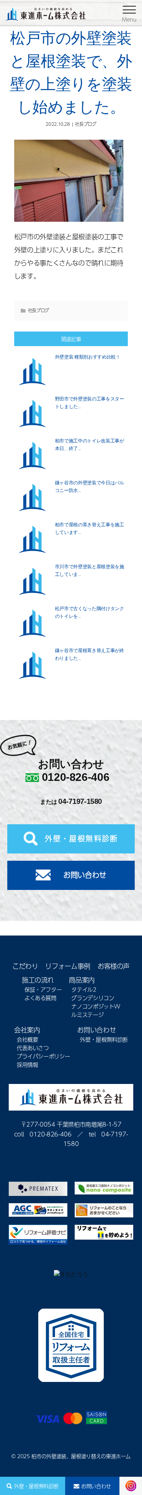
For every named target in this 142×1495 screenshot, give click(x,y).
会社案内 (27, 1030)
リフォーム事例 (67, 966)
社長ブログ (85, 124)
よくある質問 (40, 998)
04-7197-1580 (80, 801)
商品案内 (82, 980)
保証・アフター (43, 989)
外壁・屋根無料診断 (36, 1486)
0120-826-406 (76, 777)
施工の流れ (38, 980)
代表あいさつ (33, 1047)
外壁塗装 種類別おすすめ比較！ (88, 357)
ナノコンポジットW (95, 1006)
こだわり (25, 966)
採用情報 (27, 1064)
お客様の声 (114, 966)
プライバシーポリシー (43, 1056)
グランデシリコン (92, 998)
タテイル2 (83, 989)
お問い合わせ (96, 1486)
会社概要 (27, 1039)
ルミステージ (87, 1014)
